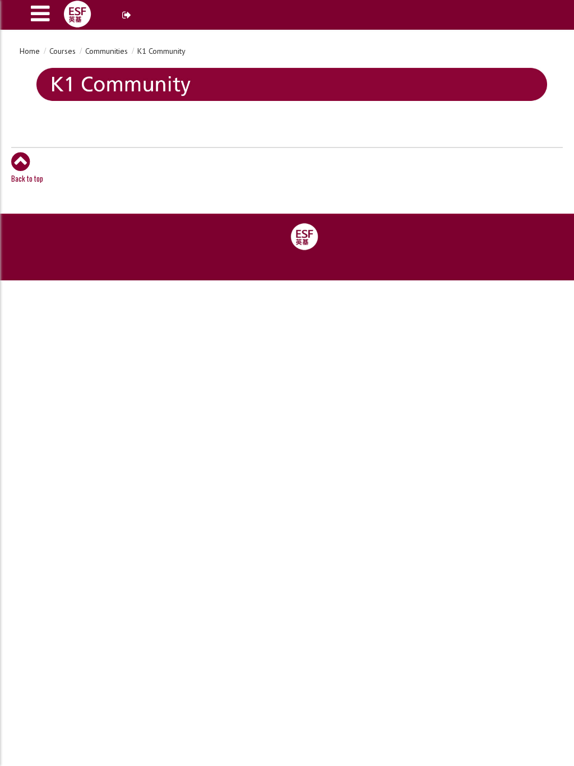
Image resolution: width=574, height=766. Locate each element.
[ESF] (304, 236)
